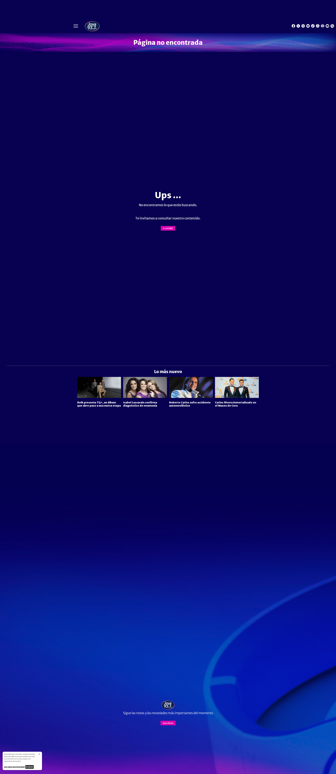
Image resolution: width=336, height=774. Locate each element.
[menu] (76, 26)
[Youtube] (308, 26)
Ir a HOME (168, 228)
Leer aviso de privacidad (14, 767)
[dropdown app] (322, 26)
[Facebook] (293, 26)
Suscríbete (168, 723)
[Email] (327, 26)
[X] (298, 26)
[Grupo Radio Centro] (317, 26)
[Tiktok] (312, 26)
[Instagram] (303, 26)
